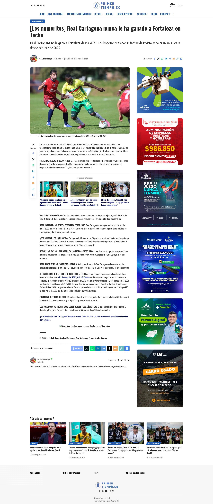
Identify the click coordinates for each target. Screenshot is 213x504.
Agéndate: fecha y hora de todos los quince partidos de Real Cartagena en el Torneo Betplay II (84, 202)
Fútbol (51, 338)
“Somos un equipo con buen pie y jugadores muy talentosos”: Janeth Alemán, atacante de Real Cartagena (54, 202)
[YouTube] (38, 5)
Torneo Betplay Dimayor (98, 338)
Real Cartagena (37, 21)
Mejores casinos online (135, 472)
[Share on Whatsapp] (162, 59)
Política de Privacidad (71, 472)
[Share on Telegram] (169, 59)
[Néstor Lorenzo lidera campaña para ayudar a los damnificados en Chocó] (48, 433)
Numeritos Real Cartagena (65, 338)
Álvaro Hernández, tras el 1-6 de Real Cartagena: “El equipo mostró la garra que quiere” (115, 202)
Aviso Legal (35, 472)
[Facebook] (32, 5)
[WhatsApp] (44, 5)
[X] (34, 5)
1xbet (96, 472)
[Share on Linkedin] (166, 59)
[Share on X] (158, 59)
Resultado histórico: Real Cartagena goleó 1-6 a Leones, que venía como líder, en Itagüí (164, 450)
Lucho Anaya (47, 58)
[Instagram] (41, 5)
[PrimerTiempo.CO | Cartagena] (106, 5)
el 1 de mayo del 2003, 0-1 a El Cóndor (74, 277)
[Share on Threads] (109, 348)
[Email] (173, 59)
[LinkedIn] (128, 360)
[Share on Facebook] (154, 59)
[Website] (115, 360)
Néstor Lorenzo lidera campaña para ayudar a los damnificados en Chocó (45, 449)
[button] (174, 5)
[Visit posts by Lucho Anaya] (33, 58)
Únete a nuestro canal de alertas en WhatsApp (90, 326)
